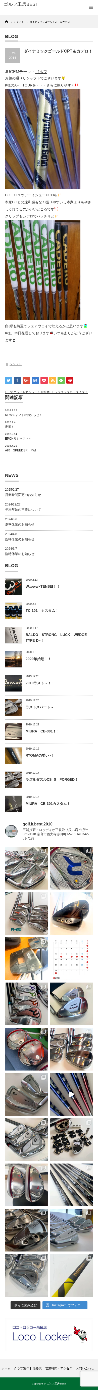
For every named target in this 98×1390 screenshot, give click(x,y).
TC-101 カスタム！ (42, 611)
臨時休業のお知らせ (19, 539)
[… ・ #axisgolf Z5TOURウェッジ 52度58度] (71, 913)
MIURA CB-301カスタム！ (48, 804)
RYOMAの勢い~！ (40, 755)
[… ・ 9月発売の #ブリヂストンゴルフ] (26, 868)
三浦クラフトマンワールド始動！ (30, 392)
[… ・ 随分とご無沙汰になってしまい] (26, 1230)
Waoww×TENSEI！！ (43, 586)
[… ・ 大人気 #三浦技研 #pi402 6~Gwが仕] (26, 1275)
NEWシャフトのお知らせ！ (23, 415)
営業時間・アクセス (58, 1368)
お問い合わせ (85, 1368)
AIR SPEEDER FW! (20, 450)
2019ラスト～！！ (40, 683)
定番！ (9, 427)
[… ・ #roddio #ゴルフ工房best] (71, 1094)
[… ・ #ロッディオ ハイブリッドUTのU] (26, 1185)
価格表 (37, 1368)
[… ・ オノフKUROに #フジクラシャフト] (71, 1185)
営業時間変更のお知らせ (23, 495)
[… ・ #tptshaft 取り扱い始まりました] (71, 1275)
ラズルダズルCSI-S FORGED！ (52, 779)
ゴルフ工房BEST (56, 1383)
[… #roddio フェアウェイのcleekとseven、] (26, 1049)
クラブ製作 (21, 1368)
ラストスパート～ (40, 707)
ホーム (6, 1368)
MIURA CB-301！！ (43, 731)
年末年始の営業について (23, 510)
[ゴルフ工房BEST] (23, 4)
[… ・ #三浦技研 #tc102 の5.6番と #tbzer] (71, 1049)
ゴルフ (41, 72)
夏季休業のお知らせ (19, 524)
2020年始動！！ (38, 659)
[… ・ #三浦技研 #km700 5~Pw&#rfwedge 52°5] (71, 1230)
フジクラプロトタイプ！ (71, 392)
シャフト (16, 364)
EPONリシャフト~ (17, 438)
